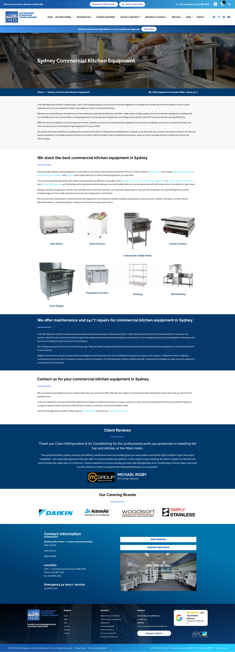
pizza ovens (42, 175)
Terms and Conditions (97, 648)
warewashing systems (51, 184)
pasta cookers (55, 175)
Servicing (176, 17)
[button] (229, 4)
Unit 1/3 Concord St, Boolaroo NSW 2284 (23, 4)
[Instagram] (219, 17)
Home (49, 17)
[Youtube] (228, 17)
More (188, 17)
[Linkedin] (223, 17)
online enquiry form (118, 410)
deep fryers (179, 171)
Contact (201, 17)
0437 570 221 (50, 550)
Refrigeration (84, 17)
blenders (125, 180)
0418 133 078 (50, 545)
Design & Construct (130, 17)
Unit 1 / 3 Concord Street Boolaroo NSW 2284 (65, 568)
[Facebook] (214, 17)
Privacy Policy (80, 648)
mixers (134, 180)
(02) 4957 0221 (89, 410)
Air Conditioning (63, 17)
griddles (70, 175)
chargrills (189, 171)
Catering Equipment (105, 17)
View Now (158, 577)
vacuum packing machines (180, 180)
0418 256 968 (50, 556)
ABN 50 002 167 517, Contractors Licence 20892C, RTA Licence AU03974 (182, 648)
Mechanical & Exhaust (155, 17)
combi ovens (154, 171)
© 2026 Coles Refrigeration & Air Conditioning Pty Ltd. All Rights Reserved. (40, 648)
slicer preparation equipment (151, 180)
